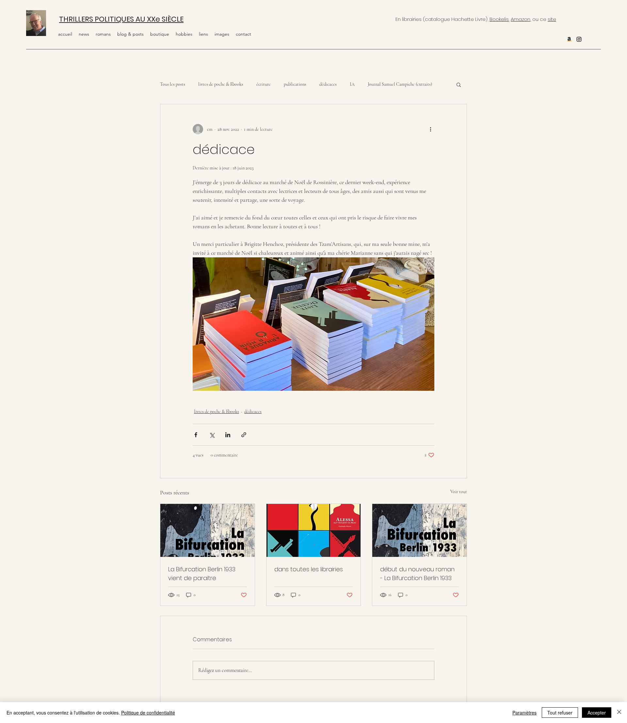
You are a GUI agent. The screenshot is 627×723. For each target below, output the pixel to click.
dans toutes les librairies (308, 569)
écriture (263, 84)
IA (352, 84)
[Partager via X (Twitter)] (212, 435)
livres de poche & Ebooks (220, 84)
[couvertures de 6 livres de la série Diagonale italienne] (313, 530)
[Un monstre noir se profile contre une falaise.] (419, 530)
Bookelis (499, 19)
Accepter (596, 712)
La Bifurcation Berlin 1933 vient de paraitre (201, 573)
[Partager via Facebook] (196, 435)
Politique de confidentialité (148, 712)
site (552, 19)
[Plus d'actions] (430, 129)
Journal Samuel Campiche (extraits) (400, 84)
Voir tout (458, 491)
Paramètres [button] (524, 712)
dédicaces (328, 84)
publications (295, 84)
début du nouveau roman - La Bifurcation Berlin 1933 (417, 573)
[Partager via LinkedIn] (228, 435)
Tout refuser (559, 712)
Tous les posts (172, 84)
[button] (184, 34)
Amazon (520, 19)
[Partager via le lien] (244, 435)
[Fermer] (619, 712)
